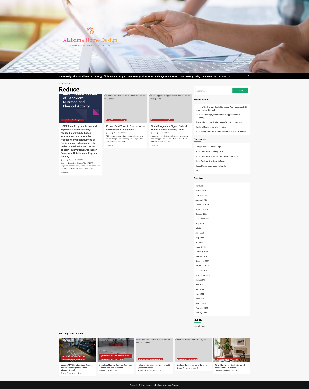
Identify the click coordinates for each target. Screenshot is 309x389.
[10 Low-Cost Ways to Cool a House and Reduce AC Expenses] (125, 108)
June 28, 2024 (118, 133)
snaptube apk (199, 326)
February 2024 (202, 308)
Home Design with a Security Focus (210, 161)
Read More (64, 172)
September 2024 (203, 275)
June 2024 (200, 289)
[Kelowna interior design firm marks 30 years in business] (154, 350)
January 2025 (201, 256)
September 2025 (203, 219)
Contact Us (224, 76)
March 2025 (201, 247)
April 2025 (200, 242)
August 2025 (201, 223)
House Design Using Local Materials (198, 76)
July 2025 (200, 228)
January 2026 (201, 200)
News (198, 171)
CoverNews (162, 385)
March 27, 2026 (112, 371)
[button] (248, 76)
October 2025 (201, 214)
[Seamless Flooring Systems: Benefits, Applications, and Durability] (116, 350)
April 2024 (200, 299)
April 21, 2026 (73, 373)
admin (64, 160)
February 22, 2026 (151, 371)
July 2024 (200, 284)
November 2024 (202, 266)
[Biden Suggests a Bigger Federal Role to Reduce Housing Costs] (170, 108)
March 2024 (201, 303)
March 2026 (201, 190)
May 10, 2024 (163, 133)
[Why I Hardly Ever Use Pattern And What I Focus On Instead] (231, 350)
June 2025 (200, 233)
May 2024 (200, 294)
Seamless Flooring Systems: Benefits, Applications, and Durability (219, 115)
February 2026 (202, 195)
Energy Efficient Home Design (110, 76)
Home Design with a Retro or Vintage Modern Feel (152, 76)
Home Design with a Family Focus (75, 76)
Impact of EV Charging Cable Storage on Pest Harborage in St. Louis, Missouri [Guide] (221, 108)
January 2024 (201, 313)
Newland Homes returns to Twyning (211, 127)
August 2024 (201, 280)
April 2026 (200, 186)
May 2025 (200, 237)
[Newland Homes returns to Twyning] (193, 350)
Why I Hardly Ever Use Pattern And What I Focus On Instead (221, 131)
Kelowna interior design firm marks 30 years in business (219, 122)
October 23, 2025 (74, 160)
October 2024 (201, 270)
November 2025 (202, 209)
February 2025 (202, 251)
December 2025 (202, 204)
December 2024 (202, 261)
